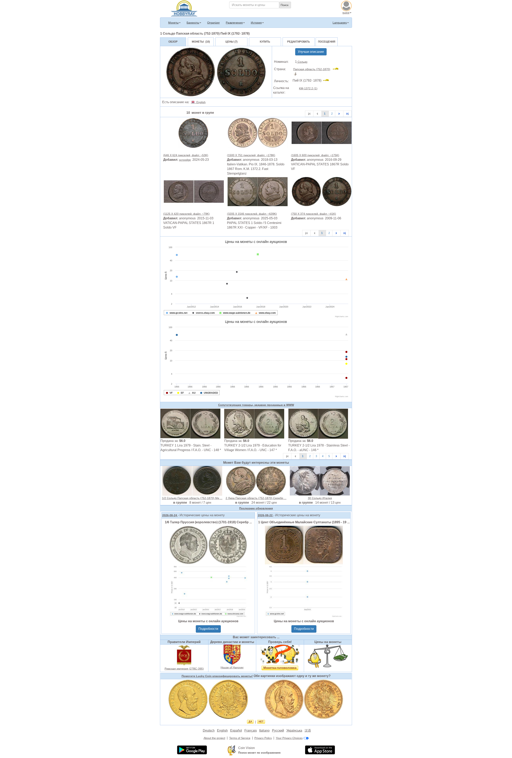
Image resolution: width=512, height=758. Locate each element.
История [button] (256, 22)
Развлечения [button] (234, 22)
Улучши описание (311, 51)
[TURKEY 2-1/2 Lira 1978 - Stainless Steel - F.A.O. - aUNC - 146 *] (318, 423)
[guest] (347, 5)
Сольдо (302, 61)
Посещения (326, 41)
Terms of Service (239, 738)
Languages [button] (340, 22)
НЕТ (261, 721)
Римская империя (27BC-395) (184, 668)
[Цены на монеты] (328, 655)
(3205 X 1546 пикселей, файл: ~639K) (252, 213)
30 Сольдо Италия (320, 498)
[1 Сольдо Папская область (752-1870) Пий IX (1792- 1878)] (194, 132)
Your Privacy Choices (289, 738)
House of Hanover (232, 667)
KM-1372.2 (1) (308, 88)
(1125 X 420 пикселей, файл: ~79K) (186, 213)
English (200, 102)
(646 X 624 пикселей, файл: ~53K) (185, 155)
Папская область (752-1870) (311, 69)
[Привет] (184, 8)
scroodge (185, 159)
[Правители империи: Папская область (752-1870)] (296, 73)
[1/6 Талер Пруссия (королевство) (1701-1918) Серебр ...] (208, 571)
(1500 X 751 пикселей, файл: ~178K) (251, 155)
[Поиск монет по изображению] (232, 750)
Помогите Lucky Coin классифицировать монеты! (217, 676)
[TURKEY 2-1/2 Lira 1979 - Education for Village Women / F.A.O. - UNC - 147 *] (254, 423)
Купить (265, 41)
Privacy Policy (263, 738)
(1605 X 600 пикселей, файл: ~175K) (315, 155)
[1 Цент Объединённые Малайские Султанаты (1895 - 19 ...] (304, 571)
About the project (214, 738)
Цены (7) (231, 41)
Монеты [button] (173, 22)
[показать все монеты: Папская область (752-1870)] (337, 69)
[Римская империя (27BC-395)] (184, 654)
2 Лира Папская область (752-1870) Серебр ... (256, 498)
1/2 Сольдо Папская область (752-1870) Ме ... (192, 498)
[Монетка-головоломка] (280, 654)
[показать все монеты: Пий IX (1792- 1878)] (327, 80)
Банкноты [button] (193, 22)
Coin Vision (246, 748)
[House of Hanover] (232, 654)
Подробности (208, 628)
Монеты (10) (201, 41)
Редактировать (298, 41)
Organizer (213, 22)
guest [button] (345, 12)
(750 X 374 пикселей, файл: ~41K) (313, 213)
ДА (250, 721)
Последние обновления (256, 508)
